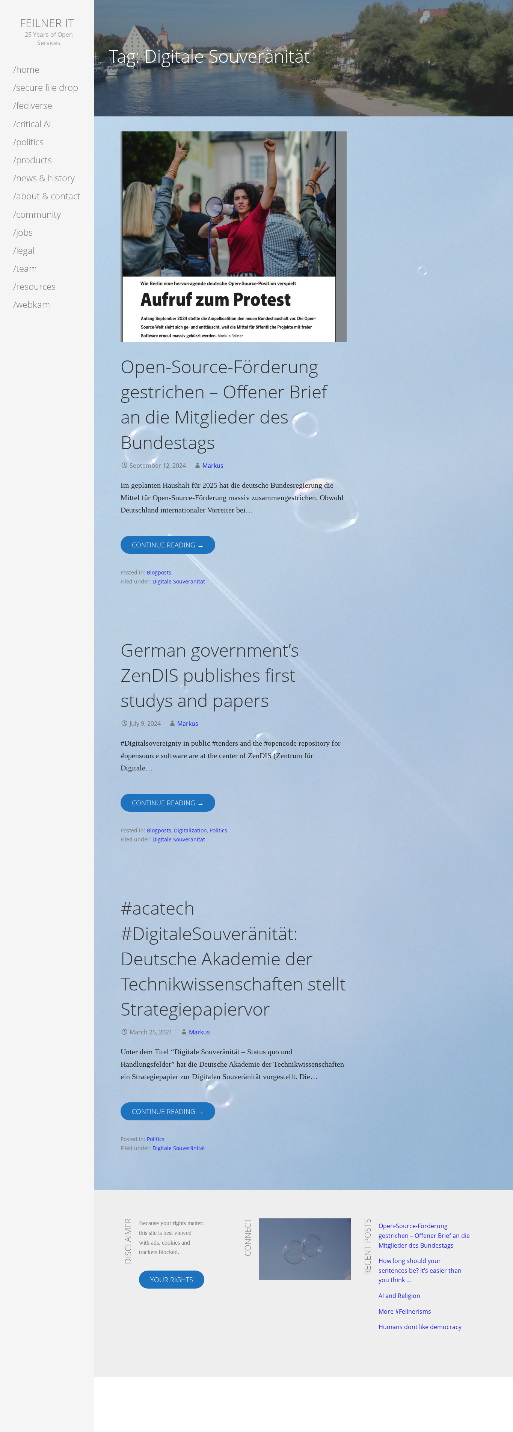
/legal (24, 250)
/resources (34, 286)
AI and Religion (399, 1296)
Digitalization (190, 830)
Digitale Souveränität (178, 581)
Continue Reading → (168, 544)
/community (37, 214)
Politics (218, 830)
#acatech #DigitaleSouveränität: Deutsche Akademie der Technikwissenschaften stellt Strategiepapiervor (233, 958)
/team (25, 268)
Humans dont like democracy (420, 1327)
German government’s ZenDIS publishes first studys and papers (210, 675)
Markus (212, 465)
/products (32, 160)
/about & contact (46, 196)
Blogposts (159, 572)
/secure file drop (45, 87)
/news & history (44, 178)
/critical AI (32, 124)
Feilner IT (47, 22)
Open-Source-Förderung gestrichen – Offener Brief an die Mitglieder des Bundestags (424, 1235)
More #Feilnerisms (405, 1311)
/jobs (23, 232)
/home (26, 69)
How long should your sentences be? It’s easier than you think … (420, 1270)
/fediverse (32, 105)
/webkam (31, 304)
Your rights (171, 1279)
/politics (28, 142)
